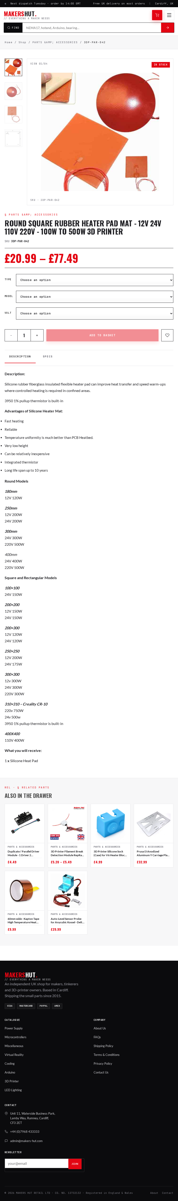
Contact (167, 1192)
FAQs (97, 1037)
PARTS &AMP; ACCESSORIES (55, 42)
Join (75, 1163)
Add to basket (102, 335)
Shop (22, 42)
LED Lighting (13, 1090)
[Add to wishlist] (167, 335)
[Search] (167, 28)
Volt (8, 313)
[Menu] (169, 15)
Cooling (10, 1063)
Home (9, 42)
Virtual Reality (14, 1055)
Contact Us (101, 1072)
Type (8, 279)
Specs (48, 356)
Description (20, 356)
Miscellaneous (14, 1046)
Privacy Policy (103, 1063)
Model (9, 296)
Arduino (10, 1072)
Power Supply (14, 1028)
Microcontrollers (15, 1037)
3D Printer (12, 1081)
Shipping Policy (103, 1046)
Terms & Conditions (107, 1055)
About (154, 1192)
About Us (100, 1028)
